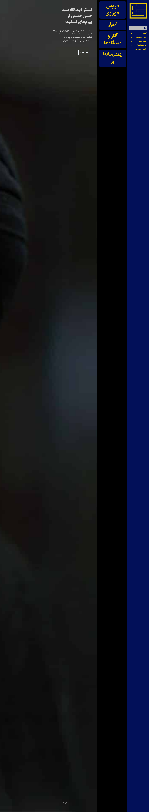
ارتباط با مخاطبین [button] (141, 49)
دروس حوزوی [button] (142, 41)
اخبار (113, 25)
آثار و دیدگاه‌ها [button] (142, 45)
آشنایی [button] (144, 33)
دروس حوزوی (113, 9)
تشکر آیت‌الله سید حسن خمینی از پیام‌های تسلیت (77, 16)
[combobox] (138, 28)
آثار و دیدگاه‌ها (112, 39)
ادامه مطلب (85, 52)
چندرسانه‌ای (113, 58)
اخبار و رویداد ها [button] (141, 37)
